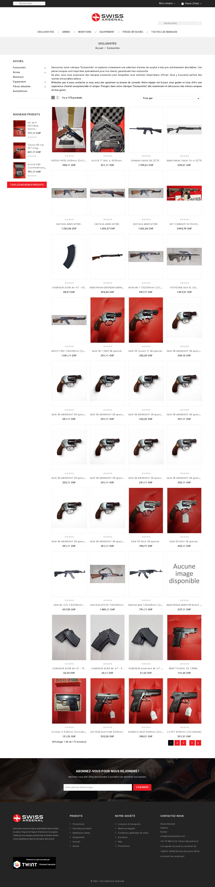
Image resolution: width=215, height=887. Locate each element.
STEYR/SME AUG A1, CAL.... (184, 287)
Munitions (84, 32)
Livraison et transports (129, 824)
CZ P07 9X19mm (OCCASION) (184, 731)
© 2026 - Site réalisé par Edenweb (107, 881)
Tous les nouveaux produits (27, 185)
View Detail (83, 110)
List (58, 97)
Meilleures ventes (81, 832)
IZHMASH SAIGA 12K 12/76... (146, 160)
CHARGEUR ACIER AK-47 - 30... (69, 287)
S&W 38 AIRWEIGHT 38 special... (185, 351)
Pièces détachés (133, 32)
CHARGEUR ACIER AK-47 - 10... (69, 668)
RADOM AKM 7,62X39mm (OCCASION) (150, 605)
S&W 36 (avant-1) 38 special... (145, 351)
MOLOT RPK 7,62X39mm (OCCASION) (73, 351)
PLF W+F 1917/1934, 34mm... (33, 126)
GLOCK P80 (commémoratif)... (39, 166)
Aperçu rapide (83, 116)
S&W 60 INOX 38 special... (146, 541)
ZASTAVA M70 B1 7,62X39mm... (107, 605)
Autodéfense (20, 91)
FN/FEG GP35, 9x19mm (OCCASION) (72, 160)
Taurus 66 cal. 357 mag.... (36, 146)
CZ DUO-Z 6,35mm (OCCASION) (70, 731)
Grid (53, 97)
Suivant (198, 743)
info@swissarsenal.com (172, 836)
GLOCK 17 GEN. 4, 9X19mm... (107, 160)
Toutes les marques (164, 32)
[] (42, 3)
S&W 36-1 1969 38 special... (107, 351)
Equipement (107, 32)
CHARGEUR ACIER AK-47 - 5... (107, 668)
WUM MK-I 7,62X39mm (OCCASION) (149, 287)
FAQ (120, 841)
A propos (122, 837)
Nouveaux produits (82, 828)
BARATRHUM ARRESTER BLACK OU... (186, 605)
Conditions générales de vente (133, 832)
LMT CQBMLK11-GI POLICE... (184, 224)
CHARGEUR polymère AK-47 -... (146, 668)
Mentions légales (126, 828)
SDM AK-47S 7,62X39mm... (69, 605)
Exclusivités (46, 32)
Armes (66, 32)
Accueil (18, 61)
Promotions (78, 824)
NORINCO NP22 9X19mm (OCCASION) (149, 731)
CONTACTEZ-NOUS (172, 816)
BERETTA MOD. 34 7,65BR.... (184, 668)
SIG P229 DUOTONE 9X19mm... (107, 731)
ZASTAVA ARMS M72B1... (69, 224)
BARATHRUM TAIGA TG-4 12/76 (184, 160)
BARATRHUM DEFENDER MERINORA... (109, 287)
